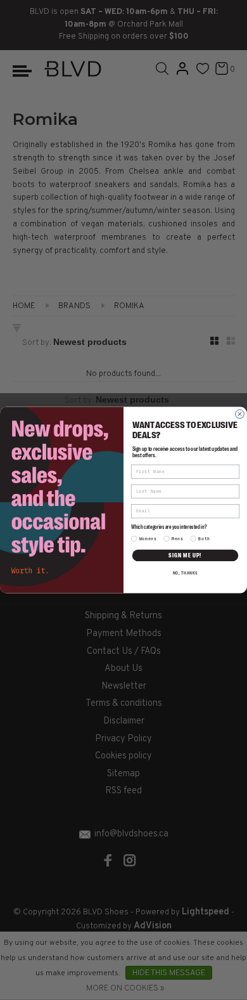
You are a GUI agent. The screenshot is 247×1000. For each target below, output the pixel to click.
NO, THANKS (185, 572)
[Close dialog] (240, 414)
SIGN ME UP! (184, 555)
